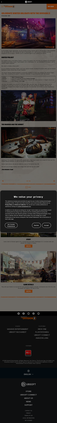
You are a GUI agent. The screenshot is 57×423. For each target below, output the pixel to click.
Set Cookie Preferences (11, 225)
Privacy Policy (9, 204)
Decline (36, 225)
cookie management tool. (24, 206)
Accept (46, 225)
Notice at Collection (20, 204)
